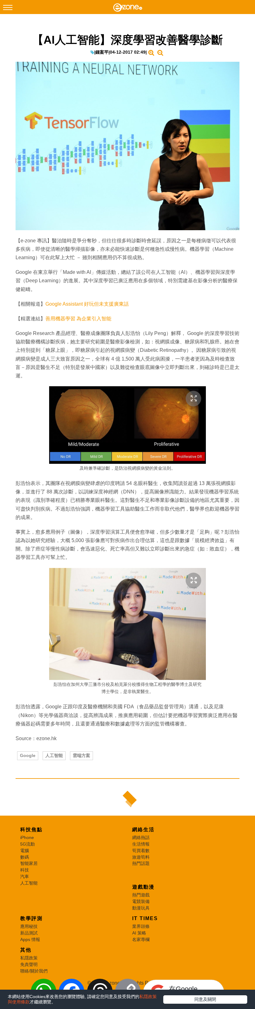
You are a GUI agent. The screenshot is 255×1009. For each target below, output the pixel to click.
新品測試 (29, 932)
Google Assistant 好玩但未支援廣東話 (87, 304)
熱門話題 (141, 863)
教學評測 (31, 918)
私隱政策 (29, 957)
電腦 (24, 850)
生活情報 (141, 844)
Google (27, 755)
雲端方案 (81, 755)
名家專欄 (141, 939)
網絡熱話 (141, 837)
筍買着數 (141, 850)
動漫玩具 (141, 907)
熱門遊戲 (141, 894)
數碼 (24, 857)
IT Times (145, 918)
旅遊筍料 (141, 857)
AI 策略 (139, 932)
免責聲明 (29, 964)
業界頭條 (141, 926)
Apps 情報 (30, 939)
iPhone (27, 837)
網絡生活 (143, 829)
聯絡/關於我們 (34, 970)
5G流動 (27, 844)
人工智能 (54, 755)
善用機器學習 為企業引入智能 (78, 318)
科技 (24, 869)
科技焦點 (31, 829)
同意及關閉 (205, 999)
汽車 (24, 876)
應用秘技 (29, 926)
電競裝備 (141, 901)
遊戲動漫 (143, 887)
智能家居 (29, 863)
